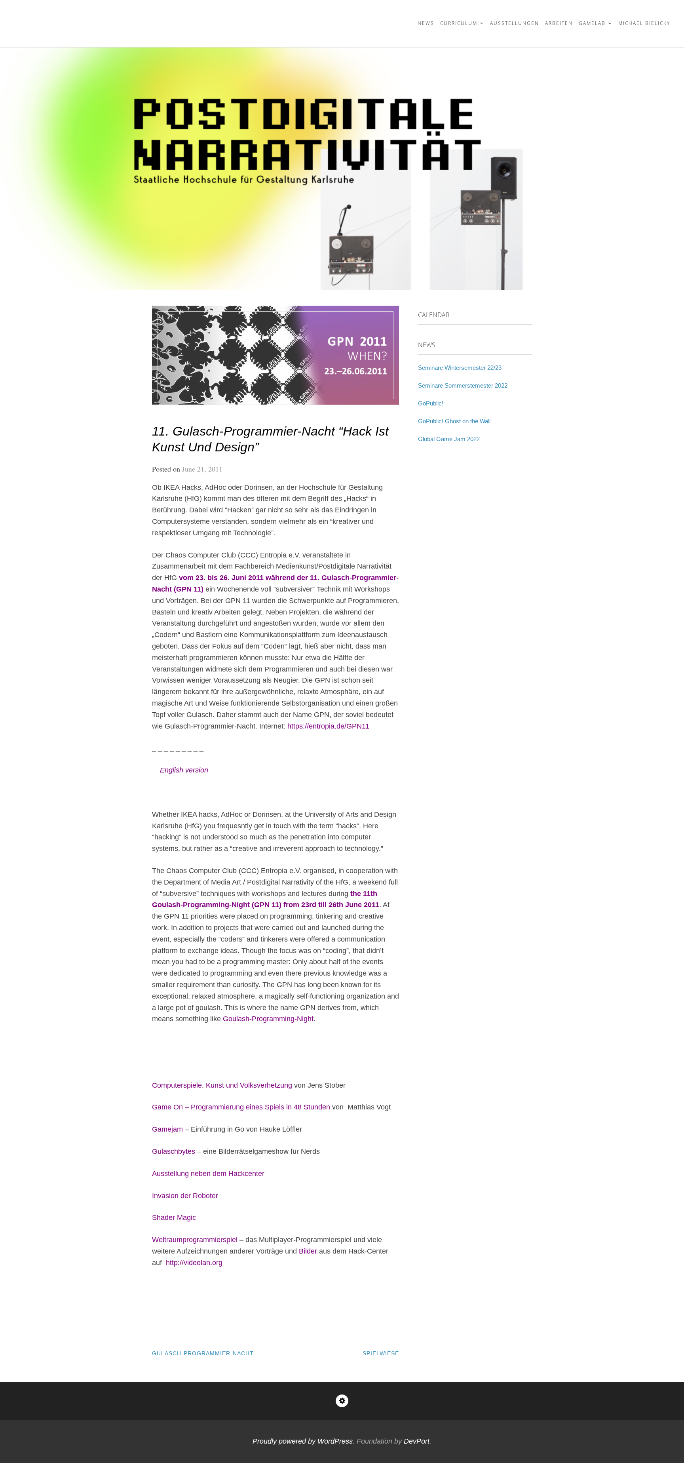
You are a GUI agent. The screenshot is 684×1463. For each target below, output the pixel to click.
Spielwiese (381, 1353)
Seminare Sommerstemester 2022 (462, 385)
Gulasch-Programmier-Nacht (203, 1353)
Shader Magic (175, 1217)
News (426, 23)
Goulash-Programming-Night (268, 1019)
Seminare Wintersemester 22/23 (460, 367)
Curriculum (458, 23)
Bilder (308, 1251)
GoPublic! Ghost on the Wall (454, 421)
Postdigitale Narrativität (93, 18)
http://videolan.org (194, 1263)
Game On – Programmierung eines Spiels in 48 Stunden (241, 1107)
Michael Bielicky (644, 23)
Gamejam (167, 1129)
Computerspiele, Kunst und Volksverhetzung (222, 1085)
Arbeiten (559, 23)
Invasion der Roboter (185, 1196)
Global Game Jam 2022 (449, 439)
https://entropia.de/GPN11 (328, 726)
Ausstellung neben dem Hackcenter (208, 1174)
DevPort (416, 1441)
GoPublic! (430, 403)
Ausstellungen (514, 23)
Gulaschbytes (173, 1151)
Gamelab (592, 23)
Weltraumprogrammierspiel (195, 1240)
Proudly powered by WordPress (303, 1441)
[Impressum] (342, 1401)
